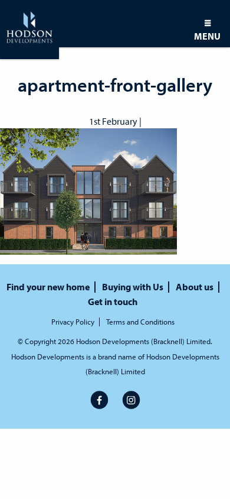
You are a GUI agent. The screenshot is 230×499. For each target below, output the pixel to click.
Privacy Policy (72, 321)
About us (194, 287)
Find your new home (48, 287)
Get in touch (112, 301)
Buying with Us (132, 287)
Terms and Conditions (140, 321)
